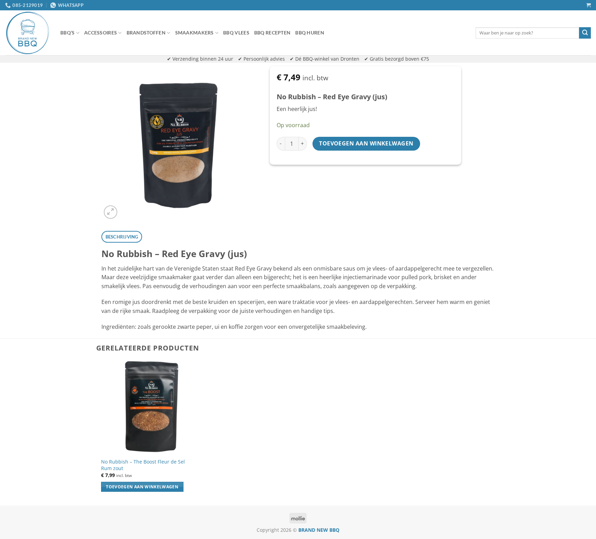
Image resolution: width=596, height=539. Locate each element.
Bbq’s (67, 32)
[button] (588, 5)
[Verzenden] (585, 33)
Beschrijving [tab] (122, 237)
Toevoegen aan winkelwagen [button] (142, 486)
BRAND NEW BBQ (318, 530)
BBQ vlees (236, 32)
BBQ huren (309, 32)
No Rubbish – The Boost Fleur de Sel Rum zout (143, 465)
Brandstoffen (146, 32)
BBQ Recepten (272, 32)
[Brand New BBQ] (27, 33)
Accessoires (100, 32)
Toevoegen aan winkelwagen (366, 143)
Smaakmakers (194, 32)
